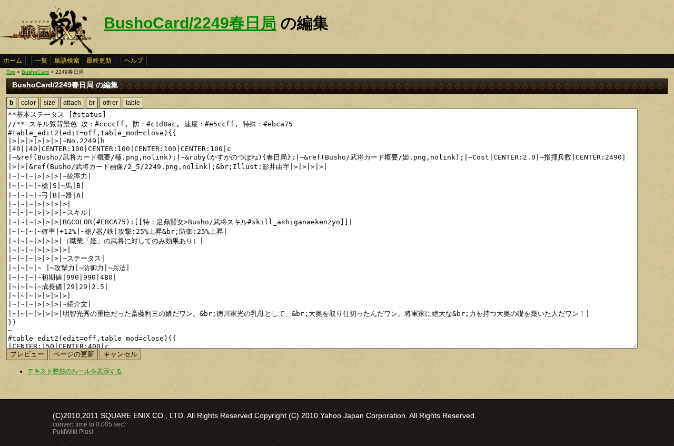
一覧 (41, 60)
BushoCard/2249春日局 (190, 23)
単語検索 (67, 60)
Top (10, 72)
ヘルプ (133, 60)
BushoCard (35, 72)
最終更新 (99, 60)
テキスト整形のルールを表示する (74, 371)
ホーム (12, 60)
